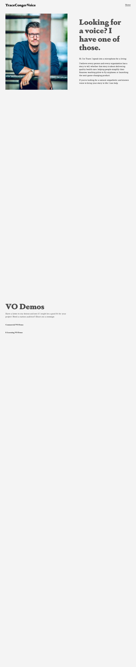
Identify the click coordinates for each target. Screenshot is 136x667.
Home (128, 5)
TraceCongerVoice (20, 4)
